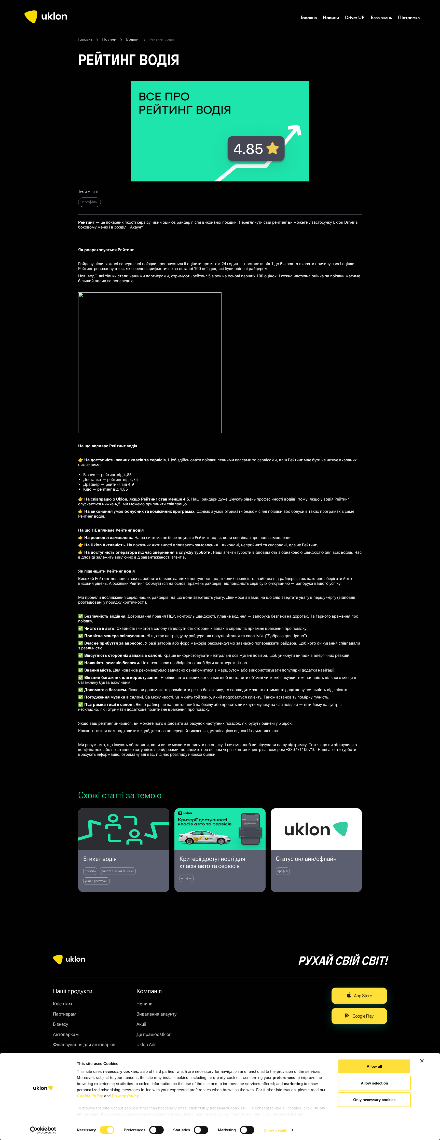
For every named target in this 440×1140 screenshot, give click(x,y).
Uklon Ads (146, 1044)
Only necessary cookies (374, 1100)
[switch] (156, 1130)
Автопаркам (66, 1034)
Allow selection (374, 1083)
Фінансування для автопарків (84, 1044)
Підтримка (409, 18)
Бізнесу (60, 1024)
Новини (331, 18)
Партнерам (64, 1014)
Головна (309, 18)
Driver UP (355, 18)
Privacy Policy (125, 1096)
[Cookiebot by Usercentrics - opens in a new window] (43, 1130)
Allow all (374, 1066)
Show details (275, 1130)
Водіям (133, 39)
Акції (141, 1024)
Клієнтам (62, 1003)
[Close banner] (422, 1061)
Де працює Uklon (154, 1034)
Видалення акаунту (156, 1014)
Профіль (89, 202)
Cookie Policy (90, 1096)
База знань (381, 18)
